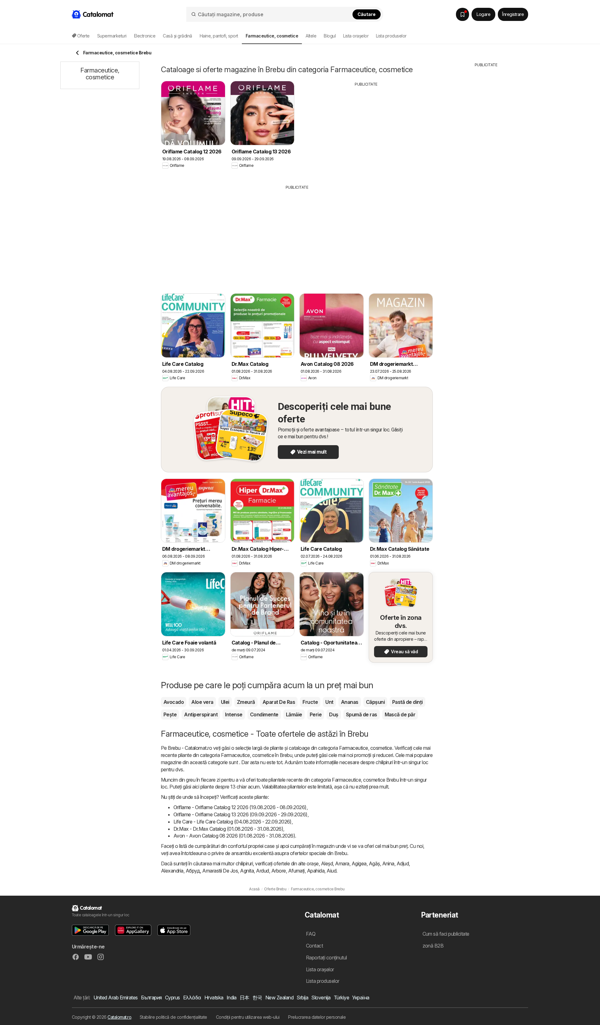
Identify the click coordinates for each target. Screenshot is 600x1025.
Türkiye (341, 997)
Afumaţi (296, 871)
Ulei (225, 702)
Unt (329, 702)
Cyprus (172, 997)
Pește (170, 714)
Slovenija (320, 997)
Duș (333, 714)
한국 (257, 997)
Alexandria (172, 871)
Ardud (262, 871)
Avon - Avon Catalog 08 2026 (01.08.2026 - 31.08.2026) (234, 836)
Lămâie (294, 714)
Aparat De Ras (278, 702)
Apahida (315, 871)
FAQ (310, 934)
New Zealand (279, 997)
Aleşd (327, 863)
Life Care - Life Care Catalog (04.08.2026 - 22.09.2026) (232, 822)
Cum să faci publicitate (445, 934)
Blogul (330, 35)
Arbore (278, 871)
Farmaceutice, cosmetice (365, 748)
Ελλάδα (192, 997)
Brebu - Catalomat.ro (190, 748)
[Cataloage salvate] (462, 14)
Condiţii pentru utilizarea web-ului (247, 1017)
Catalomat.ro (119, 1017)
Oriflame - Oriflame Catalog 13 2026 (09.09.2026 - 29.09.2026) (240, 814)
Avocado (173, 702)
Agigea (359, 863)
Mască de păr (400, 714)
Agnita (247, 871)
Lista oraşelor (355, 35)
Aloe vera (202, 702)
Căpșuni (375, 702)
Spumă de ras (361, 714)
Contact (314, 946)
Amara (342, 863)
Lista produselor (391, 35)
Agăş (374, 863)
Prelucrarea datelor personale (317, 1017)
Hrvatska (213, 997)
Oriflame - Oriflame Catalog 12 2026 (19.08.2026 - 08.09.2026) (240, 807)
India (232, 997)
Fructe (310, 702)
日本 (244, 997)
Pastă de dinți (407, 702)
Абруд (193, 871)
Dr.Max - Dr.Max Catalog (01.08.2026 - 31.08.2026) (228, 829)
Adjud (403, 863)
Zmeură (246, 702)
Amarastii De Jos (220, 871)
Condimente (264, 714)
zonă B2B (433, 946)
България (151, 997)
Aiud (331, 871)
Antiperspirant (201, 714)
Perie (316, 714)
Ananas (349, 702)
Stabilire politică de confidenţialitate (173, 1017)
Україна (360, 997)
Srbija (302, 997)
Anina (388, 863)
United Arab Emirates (115, 997)
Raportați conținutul (326, 957)
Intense (233, 714)
